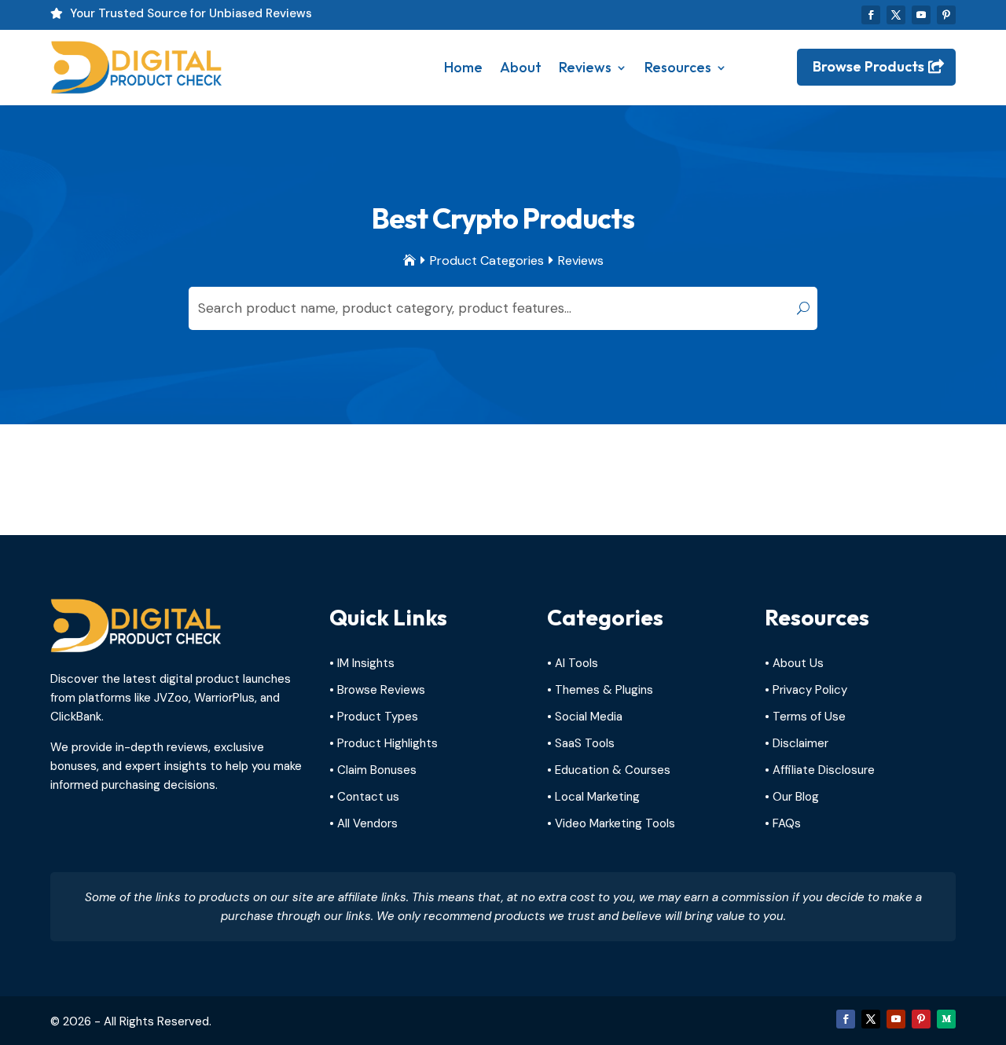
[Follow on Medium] (946, 1019)
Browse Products (868, 66)
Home (463, 67)
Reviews (585, 67)
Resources (677, 67)
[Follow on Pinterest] (946, 15)
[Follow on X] (896, 15)
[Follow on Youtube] (921, 15)
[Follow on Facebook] (870, 15)
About (521, 67)
